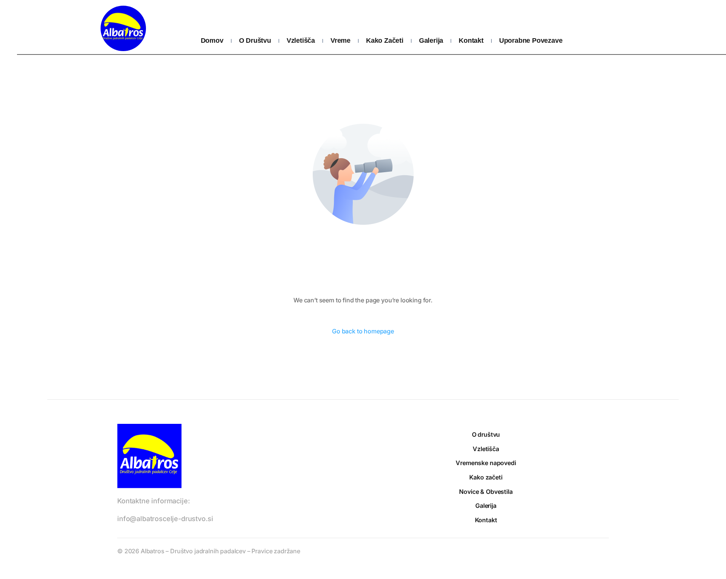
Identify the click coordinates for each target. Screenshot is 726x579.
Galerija (431, 40)
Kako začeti (384, 40)
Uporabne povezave (531, 40)
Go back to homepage (363, 331)
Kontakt (471, 40)
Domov (212, 40)
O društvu (255, 40)
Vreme (340, 40)
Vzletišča (301, 40)
